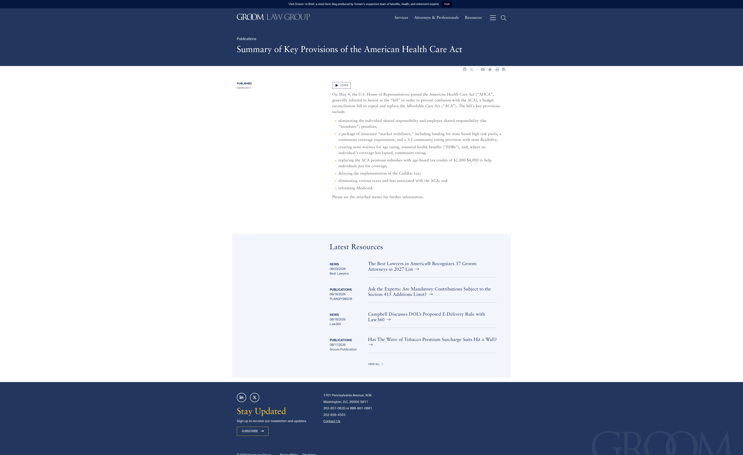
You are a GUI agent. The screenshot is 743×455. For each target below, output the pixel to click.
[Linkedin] (241, 397)
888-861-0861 (361, 408)
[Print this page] (497, 70)
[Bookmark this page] (490, 70)
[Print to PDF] (504, 70)
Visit (446, 4)
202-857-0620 (334, 408)
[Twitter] (254, 397)
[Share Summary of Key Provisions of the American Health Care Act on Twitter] (471, 70)
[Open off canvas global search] (503, 18)
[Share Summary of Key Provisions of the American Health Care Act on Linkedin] (465, 70)
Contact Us (331, 421)
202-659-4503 (334, 414)
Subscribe (250, 431)
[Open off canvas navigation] (493, 18)
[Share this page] (483, 70)
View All (374, 364)
